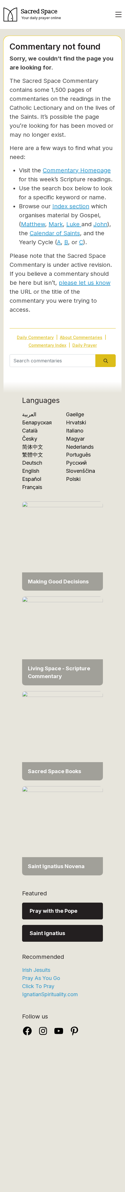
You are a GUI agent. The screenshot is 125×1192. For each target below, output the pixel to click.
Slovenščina (80, 471)
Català (30, 431)
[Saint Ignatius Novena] (62, 830)
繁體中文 (32, 455)
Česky (29, 439)
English (30, 471)
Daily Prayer (84, 345)
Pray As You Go (41, 978)
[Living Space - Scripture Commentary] (62, 640)
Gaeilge (75, 414)
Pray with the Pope (53, 911)
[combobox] (53, 360)
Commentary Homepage (77, 170)
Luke (73, 224)
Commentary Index (47, 345)
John (100, 224)
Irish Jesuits (36, 970)
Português (78, 455)
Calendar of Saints (55, 233)
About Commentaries (81, 337)
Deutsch (32, 463)
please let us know (84, 282)
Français (32, 487)
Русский (76, 463)
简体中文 (32, 447)
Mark (56, 224)
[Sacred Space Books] (62, 735)
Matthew (33, 224)
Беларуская (37, 422)
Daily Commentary (35, 337)
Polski (73, 479)
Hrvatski (76, 422)
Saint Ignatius (47, 933)
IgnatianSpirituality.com (50, 994)
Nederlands (80, 447)
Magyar (75, 439)
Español (31, 479)
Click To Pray (38, 986)
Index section (70, 206)
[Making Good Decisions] (62, 546)
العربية (29, 414)
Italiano (74, 431)
